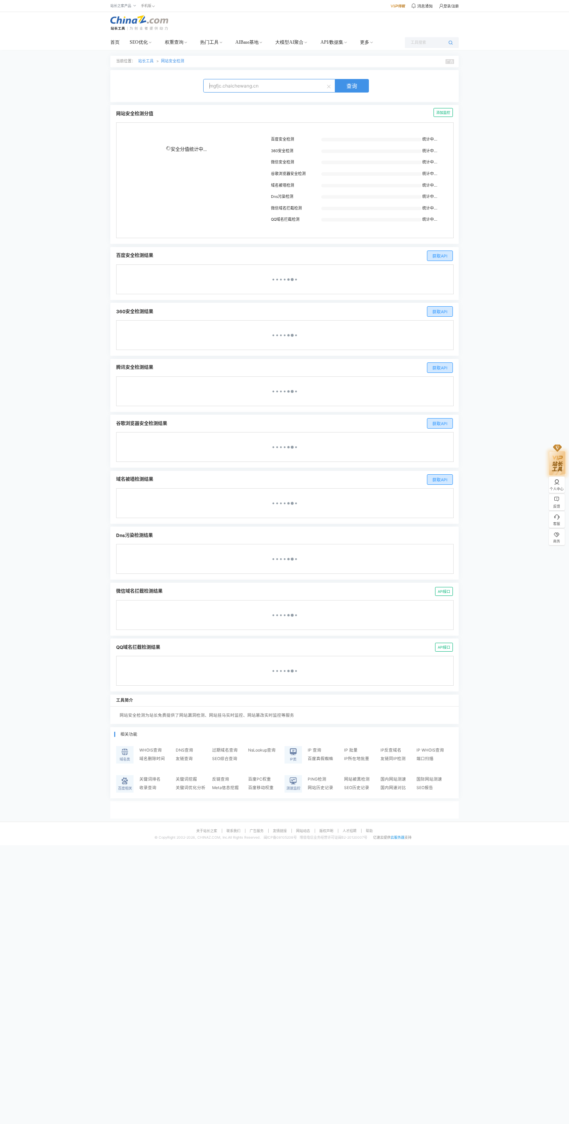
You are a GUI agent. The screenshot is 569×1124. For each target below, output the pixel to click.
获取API (439, 256)
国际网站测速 (429, 779)
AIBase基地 (247, 42)
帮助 (369, 830)
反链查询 (220, 779)
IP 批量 (351, 750)
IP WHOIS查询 (430, 750)
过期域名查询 (225, 750)
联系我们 (233, 830)
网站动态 (303, 830)
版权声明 (326, 830)
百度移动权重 (261, 787)
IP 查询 (314, 750)
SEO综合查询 (224, 758)
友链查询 (184, 758)
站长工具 (146, 61)
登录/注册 (451, 6)
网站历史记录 (320, 787)
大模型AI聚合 (289, 42)
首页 (115, 42)
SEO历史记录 (356, 787)
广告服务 (257, 830)
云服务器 (397, 837)
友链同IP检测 (393, 758)
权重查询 (174, 42)
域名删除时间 (152, 758)
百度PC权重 (259, 779)
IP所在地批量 (356, 758)
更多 (364, 42)
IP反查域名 (390, 750)
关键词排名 (150, 779)
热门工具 (209, 42)
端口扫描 (425, 758)
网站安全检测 (172, 61)
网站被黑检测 (357, 779)
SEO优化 (139, 42)
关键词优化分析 (191, 787)
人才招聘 (349, 830)
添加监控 (443, 112)
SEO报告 (424, 787)
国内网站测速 (393, 779)
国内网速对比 (393, 787)
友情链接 (280, 830)
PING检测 (317, 779)
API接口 (444, 591)
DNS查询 (184, 750)
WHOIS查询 (150, 750)
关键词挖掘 (186, 779)
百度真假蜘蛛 (320, 758)
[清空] (329, 86)
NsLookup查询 (262, 750)
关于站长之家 (206, 830)
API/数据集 (331, 42)
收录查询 (147, 787)
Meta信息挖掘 (225, 787)
